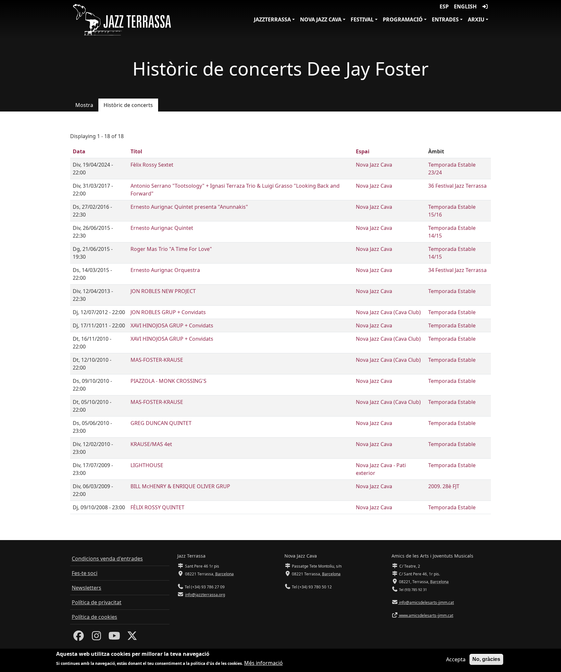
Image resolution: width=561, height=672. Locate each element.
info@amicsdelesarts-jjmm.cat (426, 602)
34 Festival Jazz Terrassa (457, 270)
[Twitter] (132, 637)
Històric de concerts (128, 105)
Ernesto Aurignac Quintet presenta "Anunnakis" (189, 206)
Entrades (445, 19)
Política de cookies (94, 616)
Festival (362, 19)
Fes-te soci (84, 573)
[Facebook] (78, 637)
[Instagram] (96, 637)
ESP (444, 6)
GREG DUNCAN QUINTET (161, 423)
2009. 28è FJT (443, 486)
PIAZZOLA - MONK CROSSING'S (168, 380)
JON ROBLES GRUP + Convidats (168, 312)
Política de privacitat (96, 602)
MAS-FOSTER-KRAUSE (157, 359)
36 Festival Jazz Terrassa (457, 185)
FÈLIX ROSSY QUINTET (157, 507)
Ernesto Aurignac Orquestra (165, 270)
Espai (362, 151)
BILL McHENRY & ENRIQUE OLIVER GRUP (180, 486)
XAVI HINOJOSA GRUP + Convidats (172, 325)
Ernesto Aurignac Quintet (162, 227)
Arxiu (476, 19)
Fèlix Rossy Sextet (152, 164)
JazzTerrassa (272, 19)
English (465, 6)
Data (79, 151)
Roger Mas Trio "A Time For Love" (171, 249)
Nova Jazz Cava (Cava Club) (388, 312)
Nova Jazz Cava (321, 19)
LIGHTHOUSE (147, 465)
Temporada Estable (452, 291)
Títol (136, 151)
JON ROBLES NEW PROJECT (163, 291)
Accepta (456, 659)
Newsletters (86, 587)
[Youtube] (114, 637)
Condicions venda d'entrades (107, 558)
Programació (403, 19)
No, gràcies (486, 659)
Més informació (263, 662)
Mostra (84, 105)
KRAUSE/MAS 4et (151, 444)
